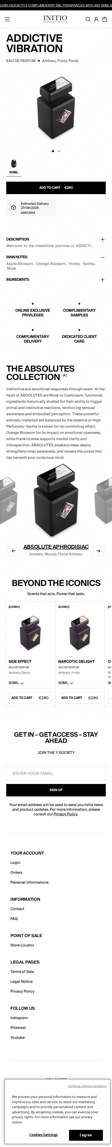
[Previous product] (13, 551)
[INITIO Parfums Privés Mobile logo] (55, 19)
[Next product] (98, 551)
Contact (17, 909)
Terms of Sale (22, 972)
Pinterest (18, 1028)
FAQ (14, 919)
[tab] (53, 151)
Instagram (19, 1018)
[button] (13, 167)
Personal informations (29, 882)
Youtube (17, 1038)
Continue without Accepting (87, 1086)
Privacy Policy (65, 814)
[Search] (89, 19)
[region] (57, 1111)
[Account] (97, 19)
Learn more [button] (28, 212)
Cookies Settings (43, 1134)
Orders (16, 873)
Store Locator (22, 945)
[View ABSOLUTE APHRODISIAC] (56, 500)
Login (15, 863)
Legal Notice (21, 982)
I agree (86, 1135)
